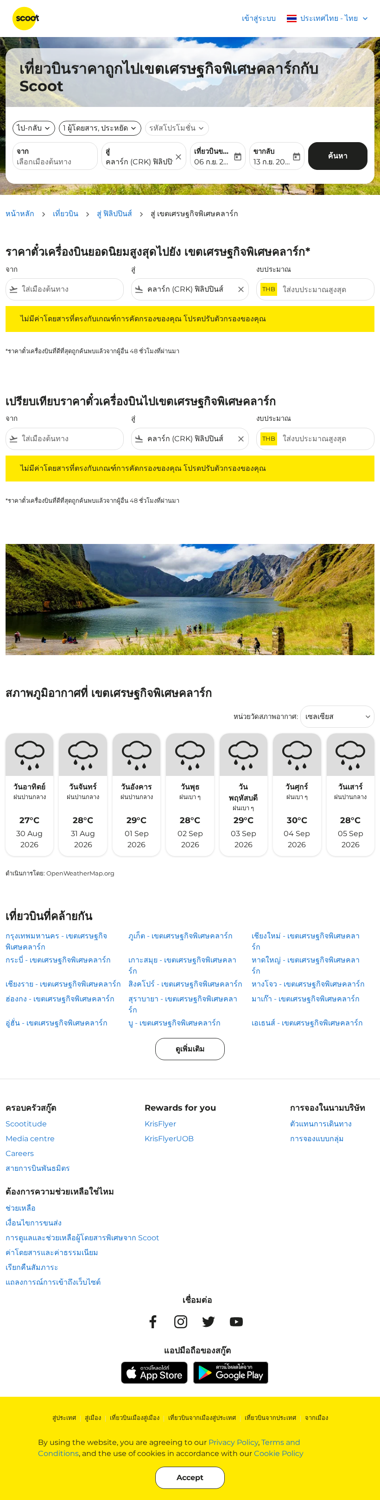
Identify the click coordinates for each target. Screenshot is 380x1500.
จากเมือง (316, 1417)
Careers (20, 1153)
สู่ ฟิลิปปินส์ (114, 213)
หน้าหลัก (20, 213)
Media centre (30, 1138)
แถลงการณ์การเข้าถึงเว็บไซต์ (53, 1282)
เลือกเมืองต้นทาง (44, 161)
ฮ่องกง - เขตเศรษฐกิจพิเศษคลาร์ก (60, 998)
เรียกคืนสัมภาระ (32, 1267)
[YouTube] (236, 1322)
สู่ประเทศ (64, 1417)
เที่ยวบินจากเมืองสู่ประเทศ (202, 1417)
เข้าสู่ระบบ (259, 18)
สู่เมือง (93, 1417)
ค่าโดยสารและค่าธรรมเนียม (52, 1252)
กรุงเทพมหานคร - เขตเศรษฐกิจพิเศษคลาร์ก (56, 941)
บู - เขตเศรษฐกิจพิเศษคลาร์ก (174, 1023)
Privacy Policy (233, 1442)
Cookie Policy (279, 1453)
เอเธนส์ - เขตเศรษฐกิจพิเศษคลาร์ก (307, 1023)
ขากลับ (264, 151)
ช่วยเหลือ (21, 1208)
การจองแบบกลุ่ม (317, 1138)
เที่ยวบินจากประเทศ (270, 1417)
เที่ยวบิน (65, 213)
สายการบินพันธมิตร (38, 1168)
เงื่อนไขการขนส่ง (34, 1223)
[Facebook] (153, 1322)
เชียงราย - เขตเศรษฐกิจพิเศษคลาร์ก (63, 984)
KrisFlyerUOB (169, 1138)
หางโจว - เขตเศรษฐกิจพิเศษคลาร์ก (308, 984)
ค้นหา (338, 155)
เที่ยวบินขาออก (213, 151)
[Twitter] (208, 1322)
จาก (23, 151)
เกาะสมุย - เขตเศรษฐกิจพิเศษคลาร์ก (182, 965)
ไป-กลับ (29, 128)
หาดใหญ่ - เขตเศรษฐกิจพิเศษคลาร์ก (306, 965)
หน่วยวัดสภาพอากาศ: (266, 716)
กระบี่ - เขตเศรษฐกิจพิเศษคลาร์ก (58, 960)
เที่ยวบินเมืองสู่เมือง (134, 1417)
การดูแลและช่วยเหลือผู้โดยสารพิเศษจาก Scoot (82, 1237)
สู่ (108, 151)
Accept (190, 1477)
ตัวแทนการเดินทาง (321, 1123)
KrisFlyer (160, 1123)
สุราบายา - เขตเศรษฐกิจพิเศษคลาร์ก (182, 1004)
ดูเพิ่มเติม (190, 1048)
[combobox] (71, 289)
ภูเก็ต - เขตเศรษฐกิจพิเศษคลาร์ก (180, 935)
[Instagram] (181, 1322)
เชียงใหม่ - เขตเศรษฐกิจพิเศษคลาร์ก (306, 941)
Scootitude (26, 1123)
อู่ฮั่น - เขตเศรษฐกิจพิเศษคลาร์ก (57, 1023)
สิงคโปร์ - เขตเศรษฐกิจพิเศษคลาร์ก (185, 984)
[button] (100, 128)
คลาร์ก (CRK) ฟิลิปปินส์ (139, 161)
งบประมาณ (273, 269)
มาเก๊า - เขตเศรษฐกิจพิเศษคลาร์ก (306, 998)
